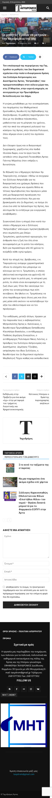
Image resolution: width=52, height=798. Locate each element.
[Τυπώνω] (28, 376)
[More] (40, 57)
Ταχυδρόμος (10, 43)
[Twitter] (21, 376)
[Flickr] (24, 689)
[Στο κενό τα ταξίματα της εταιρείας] (10, 468)
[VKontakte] (38, 689)
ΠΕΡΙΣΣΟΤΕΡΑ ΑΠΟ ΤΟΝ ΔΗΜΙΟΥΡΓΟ (22, 457)
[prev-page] (4, 520)
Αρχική (4, 14)
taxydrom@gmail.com (23, 774)
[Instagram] (31, 689)
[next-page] (9, 520)
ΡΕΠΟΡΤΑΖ (14, 14)
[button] (4, 8)
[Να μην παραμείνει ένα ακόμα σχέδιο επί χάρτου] (10, 482)
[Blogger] (9, 689)
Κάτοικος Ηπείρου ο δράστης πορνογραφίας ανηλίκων (39, 399)
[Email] (35, 376)
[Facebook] (15, 376)
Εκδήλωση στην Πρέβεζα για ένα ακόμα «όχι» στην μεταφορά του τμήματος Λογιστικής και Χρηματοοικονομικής (14, 402)
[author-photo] (26, 434)
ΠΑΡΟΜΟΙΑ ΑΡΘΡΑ (13, 453)
